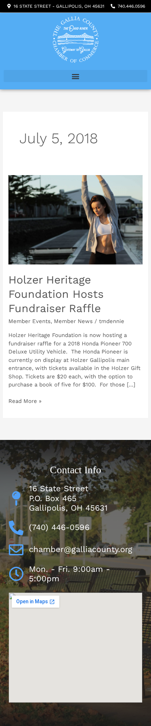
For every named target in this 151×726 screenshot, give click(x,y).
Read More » (24, 400)
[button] (75, 76)
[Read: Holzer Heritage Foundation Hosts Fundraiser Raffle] (75, 219)
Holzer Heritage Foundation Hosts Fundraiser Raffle (56, 294)
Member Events (29, 321)
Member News (73, 321)
